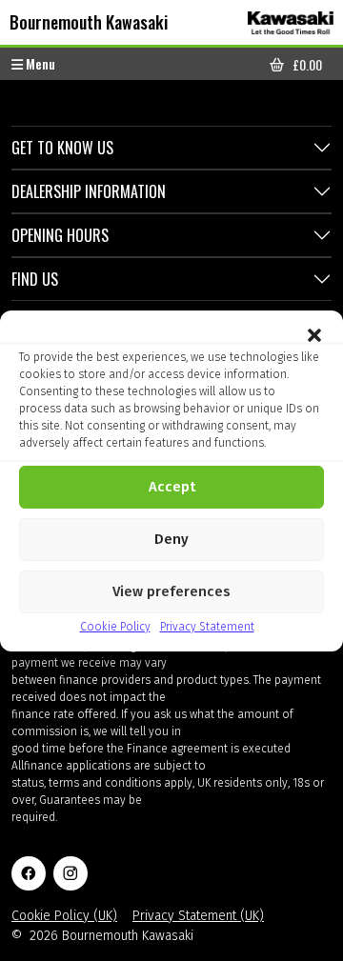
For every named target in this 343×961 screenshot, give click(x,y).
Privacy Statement (207, 626)
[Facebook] (28, 873)
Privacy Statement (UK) (198, 916)
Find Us (34, 279)
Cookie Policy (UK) (64, 916)
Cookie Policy (115, 626)
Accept (172, 486)
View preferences (171, 591)
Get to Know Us (62, 147)
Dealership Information (88, 191)
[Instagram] (70, 873)
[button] (314, 334)
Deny (171, 539)
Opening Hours (60, 235)
